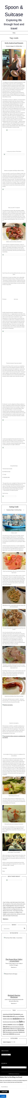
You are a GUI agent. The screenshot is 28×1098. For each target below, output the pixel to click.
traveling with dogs (15, 1032)
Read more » (5, 918)
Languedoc (9, 1024)
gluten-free (22, 1018)
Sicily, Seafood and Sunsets (14, 43)
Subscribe (4, 1091)
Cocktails (21, 1014)
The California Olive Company (11, 1030)
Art (9, 1014)
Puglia (4, 1028)
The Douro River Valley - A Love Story (14, 960)
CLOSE (3, 1096)
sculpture (23, 1028)
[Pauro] (13, 384)
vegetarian (11, 1034)
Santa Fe (19, 1028)
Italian (17, 1021)
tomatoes (10, 1032)
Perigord (13, 1026)
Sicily (4, 1030)
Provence (22, 1026)
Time (7, 1032)
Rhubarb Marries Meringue (14, 996)
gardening (16, 1018)
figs (19, 1016)
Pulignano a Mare (9, 1028)
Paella (8, 1026)
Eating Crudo (13, 507)
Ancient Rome (5, 1014)
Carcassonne (16, 1014)
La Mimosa (5, 1024)
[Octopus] (8, 304)
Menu (14, 32)
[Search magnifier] (24, 928)
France (22, 1016)
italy (21, 1021)
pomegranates (17, 1026)
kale (24, 1021)
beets (11, 1014)
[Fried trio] (13, 292)
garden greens (10, 1018)
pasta (11, 1026)
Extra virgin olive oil (8, 1016)
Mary (21, 46)
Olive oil (5, 1026)
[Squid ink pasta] (13, 396)
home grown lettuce (12, 1021)
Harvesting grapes (6, 1021)
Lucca (21, 1024)
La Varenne (15, 1024)
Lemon (18, 1024)
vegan (7, 1034)
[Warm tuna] (20, 304)
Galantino (5, 1018)
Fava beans (16, 1016)
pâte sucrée (15, 1028)
